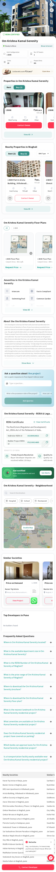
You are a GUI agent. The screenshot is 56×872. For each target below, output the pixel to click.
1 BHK (15, 228)
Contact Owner (23, 125)
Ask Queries (28, 401)
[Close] (51, 842)
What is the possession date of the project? (22, 393)
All (7, 228)
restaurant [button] (42, 501)
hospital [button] (12, 501)
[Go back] (4, 4)
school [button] (27, 501)
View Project (18, 600)
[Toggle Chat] (50, 857)
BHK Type (42, 154)
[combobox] (30, 493)
